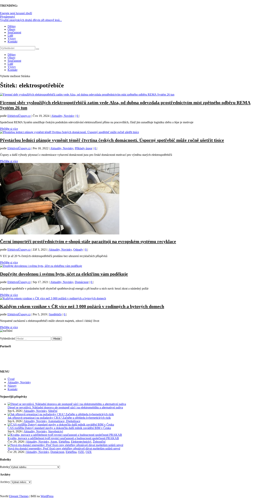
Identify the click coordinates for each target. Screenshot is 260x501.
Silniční (52, 410)
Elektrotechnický (81, 441)
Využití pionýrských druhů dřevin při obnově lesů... (31, 20)
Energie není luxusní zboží (16, 13)
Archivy (5, 482)
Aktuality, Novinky (62, 115)
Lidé (10, 35)
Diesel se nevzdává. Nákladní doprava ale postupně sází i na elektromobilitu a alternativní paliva (65, 407)
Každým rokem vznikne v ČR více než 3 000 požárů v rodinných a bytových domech (82, 306)
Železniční (99, 441)
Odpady (78, 249)
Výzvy (12, 38)
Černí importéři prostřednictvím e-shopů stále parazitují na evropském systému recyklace (88, 241)
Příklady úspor (83, 148)
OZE (81, 452)
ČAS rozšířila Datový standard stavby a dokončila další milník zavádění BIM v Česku (59, 428)
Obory (11, 29)
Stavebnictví (55, 431)
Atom (53, 441)
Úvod (11, 379)
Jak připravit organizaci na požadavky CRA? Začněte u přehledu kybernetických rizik (59, 417)
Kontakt (12, 41)
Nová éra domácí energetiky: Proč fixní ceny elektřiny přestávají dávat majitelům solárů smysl (64, 448)
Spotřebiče (55, 314)
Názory (12, 385)
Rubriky (5, 467)
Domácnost (82, 282)
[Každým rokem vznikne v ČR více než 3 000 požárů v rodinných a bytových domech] (53, 298)
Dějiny (12, 26)
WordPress (47, 496)
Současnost (14, 32)
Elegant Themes (19, 496)
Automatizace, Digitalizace (64, 421)
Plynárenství (7, 16)
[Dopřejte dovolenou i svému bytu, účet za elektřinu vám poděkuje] (41, 266)
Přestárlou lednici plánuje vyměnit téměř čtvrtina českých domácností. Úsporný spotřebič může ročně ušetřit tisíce (112, 140)
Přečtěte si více (9, 128)
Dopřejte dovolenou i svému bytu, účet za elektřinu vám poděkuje (64, 273)
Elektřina (64, 441)
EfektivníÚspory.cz (19, 115)
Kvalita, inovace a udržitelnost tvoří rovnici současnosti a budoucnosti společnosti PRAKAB (63, 438)
